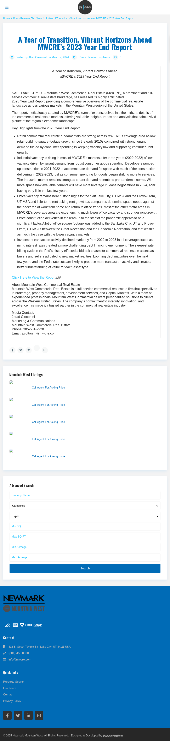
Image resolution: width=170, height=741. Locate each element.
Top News (104, 57)
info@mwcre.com (19, 659)
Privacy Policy (12, 701)
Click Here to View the (33, 277)
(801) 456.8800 (18, 653)
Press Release (87, 57)
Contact (8, 694)
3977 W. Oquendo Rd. (46, 399)
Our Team (9, 688)
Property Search (13, 681)
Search (85, 568)
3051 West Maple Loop (47, 417)
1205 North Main (43, 451)
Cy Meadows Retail (44, 382)
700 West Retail (42, 434)
